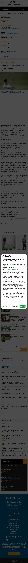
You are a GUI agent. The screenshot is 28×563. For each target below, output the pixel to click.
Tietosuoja (5, 306)
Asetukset (15, 306)
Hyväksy (22, 306)
